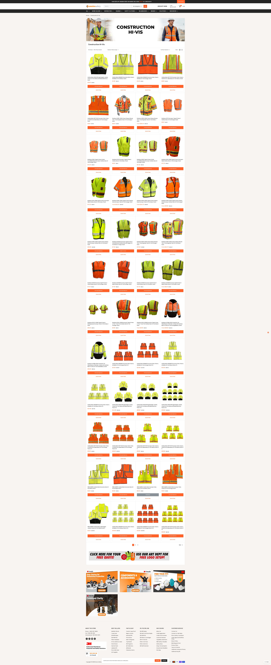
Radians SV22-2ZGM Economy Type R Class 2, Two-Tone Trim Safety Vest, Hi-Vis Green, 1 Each (148, 324)
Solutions (162, 11)
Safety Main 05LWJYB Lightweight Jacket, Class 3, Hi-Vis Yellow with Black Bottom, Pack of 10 (172, 406)
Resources (173, 11)
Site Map (158, 650)
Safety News (159, 644)
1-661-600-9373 (96, 635)
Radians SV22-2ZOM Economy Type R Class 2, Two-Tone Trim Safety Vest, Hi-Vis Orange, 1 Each (123, 324)
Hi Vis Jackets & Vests (116, 641)
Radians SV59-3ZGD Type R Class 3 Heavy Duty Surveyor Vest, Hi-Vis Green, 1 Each (147, 201)
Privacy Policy (174, 645)
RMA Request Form (176, 643)
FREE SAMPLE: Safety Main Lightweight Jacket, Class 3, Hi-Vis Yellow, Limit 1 (97, 527)
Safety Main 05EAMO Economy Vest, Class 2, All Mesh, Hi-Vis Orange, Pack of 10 (147, 527)
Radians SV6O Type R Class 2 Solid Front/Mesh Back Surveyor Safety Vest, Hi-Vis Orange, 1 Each (98, 161)
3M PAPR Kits (114, 637)
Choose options (98, 86)
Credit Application (160, 633)
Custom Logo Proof (131, 631)
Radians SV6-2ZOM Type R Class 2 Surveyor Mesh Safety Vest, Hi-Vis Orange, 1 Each (172, 160)
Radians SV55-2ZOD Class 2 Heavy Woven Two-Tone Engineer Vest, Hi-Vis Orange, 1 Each (147, 243)
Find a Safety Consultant (177, 635)
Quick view (98, 90)
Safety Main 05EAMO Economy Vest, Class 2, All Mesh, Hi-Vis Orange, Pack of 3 (123, 364)
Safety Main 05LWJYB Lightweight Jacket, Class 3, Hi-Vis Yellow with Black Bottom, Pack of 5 (147, 406)
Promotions (129, 637)
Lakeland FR (114, 648)
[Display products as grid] (179, 49)
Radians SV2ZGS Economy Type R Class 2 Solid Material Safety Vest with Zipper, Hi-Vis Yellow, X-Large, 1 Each (122, 243)
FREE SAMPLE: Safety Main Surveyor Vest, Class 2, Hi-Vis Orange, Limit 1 (171, 487)
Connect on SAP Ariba (176, 633)
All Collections (129, 646)
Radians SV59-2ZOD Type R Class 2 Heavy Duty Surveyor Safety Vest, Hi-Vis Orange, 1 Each (172, 202)
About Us (158, 631)
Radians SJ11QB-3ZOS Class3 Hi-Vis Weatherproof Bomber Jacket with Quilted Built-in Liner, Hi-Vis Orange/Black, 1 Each (172, 324)
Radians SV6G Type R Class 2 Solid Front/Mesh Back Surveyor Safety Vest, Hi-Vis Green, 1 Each (147, 161)
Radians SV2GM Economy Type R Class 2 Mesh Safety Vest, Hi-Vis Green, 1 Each (171, 283)
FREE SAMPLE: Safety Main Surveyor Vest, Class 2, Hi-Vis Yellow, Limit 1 (146, 487)
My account (173, 7)
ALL (87, 11)
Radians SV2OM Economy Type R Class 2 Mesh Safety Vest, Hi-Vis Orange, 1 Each (122, 283)
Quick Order (181, 1)
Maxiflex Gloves (115, 631)
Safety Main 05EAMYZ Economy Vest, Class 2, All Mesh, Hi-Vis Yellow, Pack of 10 (123, 527)
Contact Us (174, 631)
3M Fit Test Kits (143, 639)
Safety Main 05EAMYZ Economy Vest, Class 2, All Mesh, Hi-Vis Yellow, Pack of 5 (98, 405)
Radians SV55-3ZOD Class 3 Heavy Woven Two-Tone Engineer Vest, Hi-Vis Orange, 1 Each (122, 120)
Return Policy (174, 641)
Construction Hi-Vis (95, 15)
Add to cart (123, 251)
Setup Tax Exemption (161, 646)
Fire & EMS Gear (115, 650)
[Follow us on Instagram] (89, 639)
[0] (180, 6)
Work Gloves (96, 11)
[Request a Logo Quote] (129, 550)
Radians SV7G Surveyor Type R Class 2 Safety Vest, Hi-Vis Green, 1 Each (121, 160)
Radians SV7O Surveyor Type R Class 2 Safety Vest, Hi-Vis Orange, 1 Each (171, 119)
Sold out (148, 494)
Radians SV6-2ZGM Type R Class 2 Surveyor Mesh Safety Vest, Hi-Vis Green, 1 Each (98, 201)
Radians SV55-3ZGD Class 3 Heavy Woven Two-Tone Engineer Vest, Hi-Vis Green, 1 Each (147, 120)
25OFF (141, 1)
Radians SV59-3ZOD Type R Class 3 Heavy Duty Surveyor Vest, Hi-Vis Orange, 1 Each (122, 201)
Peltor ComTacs (144, 641)
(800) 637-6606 (162, 6)
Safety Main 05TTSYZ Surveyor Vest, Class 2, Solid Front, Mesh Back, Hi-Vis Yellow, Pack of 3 (148, 447)
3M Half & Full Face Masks (146, 633)
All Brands (128, 648)
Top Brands (129, 641)
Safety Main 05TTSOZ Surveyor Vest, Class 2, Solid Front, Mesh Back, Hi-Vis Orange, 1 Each (98, 120)
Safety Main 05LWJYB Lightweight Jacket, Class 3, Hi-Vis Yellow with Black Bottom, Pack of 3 (122, 406)
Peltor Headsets (115, 639)
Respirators (108, 11)
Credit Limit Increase (161, 635)
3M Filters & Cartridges (145, 637)
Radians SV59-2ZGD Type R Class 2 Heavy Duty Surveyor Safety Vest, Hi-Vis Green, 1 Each (98, 243)
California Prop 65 (175, 651)
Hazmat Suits (114, 646)
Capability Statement (161, 639)
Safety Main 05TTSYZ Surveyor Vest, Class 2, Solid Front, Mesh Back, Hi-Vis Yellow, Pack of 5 (172, 447)
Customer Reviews (161, 637)
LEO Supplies (114, 652)
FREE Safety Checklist (161, 641)
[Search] (145, 6)
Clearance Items (130, 650)
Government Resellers (161, 648)
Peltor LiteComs (144, 644)
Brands (153, 11)
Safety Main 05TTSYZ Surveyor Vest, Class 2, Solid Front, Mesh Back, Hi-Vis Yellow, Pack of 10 (172, 528)
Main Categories (130, 639)
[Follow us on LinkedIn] (95, 639)
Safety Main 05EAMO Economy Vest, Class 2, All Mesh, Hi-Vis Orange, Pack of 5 (147, 364)
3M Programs (129, 644)
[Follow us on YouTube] (92, 639)
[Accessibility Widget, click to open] (268, 332)
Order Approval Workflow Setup (177, 638)
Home (87, 15)
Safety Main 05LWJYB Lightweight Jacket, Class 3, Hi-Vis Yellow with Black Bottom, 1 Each (98, 79)
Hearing (118, 11)
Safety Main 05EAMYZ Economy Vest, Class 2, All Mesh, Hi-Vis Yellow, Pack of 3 (172, 364)
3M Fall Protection (144, 646)
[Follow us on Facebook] (87, 639)
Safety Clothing (130, 11)
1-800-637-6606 (93, 631)
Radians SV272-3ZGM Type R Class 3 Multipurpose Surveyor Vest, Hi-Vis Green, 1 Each (98, 324)
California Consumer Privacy (178, 649)
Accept (157, 660)
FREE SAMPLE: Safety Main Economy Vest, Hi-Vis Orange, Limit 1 (123, 487)
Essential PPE (129, 635)
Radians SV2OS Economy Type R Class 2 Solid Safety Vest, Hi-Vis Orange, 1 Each (97, 283)
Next (180, 545)
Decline (164, 660)
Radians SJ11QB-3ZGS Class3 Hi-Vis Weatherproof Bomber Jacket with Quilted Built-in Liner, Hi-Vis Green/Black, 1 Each (98, 365)
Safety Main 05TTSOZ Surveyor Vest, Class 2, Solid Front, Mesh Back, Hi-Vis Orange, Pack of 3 (98, 447)
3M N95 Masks (114, 635)
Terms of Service (175, 647)
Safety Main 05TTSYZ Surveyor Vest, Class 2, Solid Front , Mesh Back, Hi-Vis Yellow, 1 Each (172, 78)
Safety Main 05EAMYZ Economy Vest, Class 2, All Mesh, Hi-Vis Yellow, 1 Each (123, 78)
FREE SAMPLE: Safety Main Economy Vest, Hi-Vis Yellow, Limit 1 (98, 487)
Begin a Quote (129, 633)
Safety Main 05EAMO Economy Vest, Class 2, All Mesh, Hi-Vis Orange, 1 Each (147, 78)
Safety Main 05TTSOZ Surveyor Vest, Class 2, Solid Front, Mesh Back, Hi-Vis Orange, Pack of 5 (122, 447)
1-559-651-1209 (91, 633)
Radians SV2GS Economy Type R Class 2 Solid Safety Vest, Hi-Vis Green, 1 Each (146, 283)
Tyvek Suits (114, 633)
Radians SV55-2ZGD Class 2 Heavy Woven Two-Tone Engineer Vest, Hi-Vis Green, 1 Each (172, 243)
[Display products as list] (182, 49)
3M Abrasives (143, 11)
